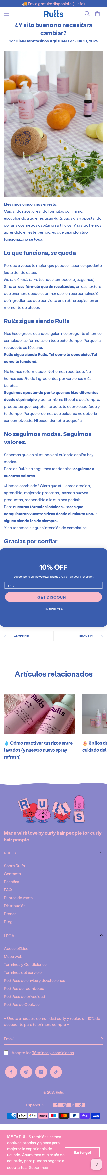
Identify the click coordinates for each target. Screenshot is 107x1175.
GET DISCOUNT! (53, 597)
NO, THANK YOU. (53, 609)
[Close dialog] (103, 552)
